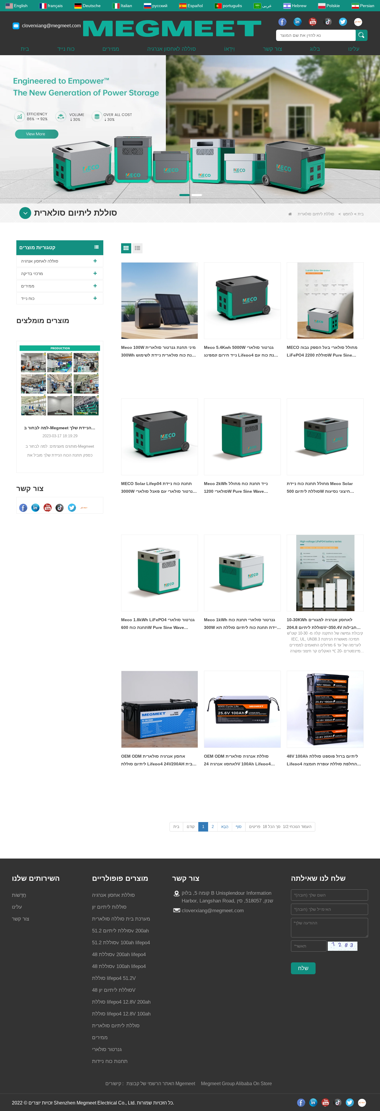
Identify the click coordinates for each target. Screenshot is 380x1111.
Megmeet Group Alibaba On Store (236, 1083)
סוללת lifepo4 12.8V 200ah (121, 1002)
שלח (303, 968)
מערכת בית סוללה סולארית (121, 919)
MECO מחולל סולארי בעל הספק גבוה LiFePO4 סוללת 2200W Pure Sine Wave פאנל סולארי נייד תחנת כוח (322, 352)
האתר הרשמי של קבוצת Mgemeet (160, 1083)
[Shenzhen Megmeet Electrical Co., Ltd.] (172, 28)
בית (25, 49)
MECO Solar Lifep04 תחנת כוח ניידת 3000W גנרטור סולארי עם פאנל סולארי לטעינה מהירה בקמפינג (158, 488)
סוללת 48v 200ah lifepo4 (119, 954)
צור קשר (272, 49)
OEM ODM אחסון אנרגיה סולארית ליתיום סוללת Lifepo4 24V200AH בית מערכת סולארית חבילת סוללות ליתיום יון (159, 761)
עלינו (353, 49)
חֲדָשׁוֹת (19, 895)
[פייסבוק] (283, 22)
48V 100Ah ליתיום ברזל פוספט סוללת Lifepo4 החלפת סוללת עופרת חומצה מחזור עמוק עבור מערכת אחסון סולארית (325, 761)
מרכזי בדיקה (32, 273)
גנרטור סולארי (107, 1049)
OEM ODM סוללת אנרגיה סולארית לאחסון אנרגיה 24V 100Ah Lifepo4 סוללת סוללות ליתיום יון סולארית (237, 761)
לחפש (348, 214)
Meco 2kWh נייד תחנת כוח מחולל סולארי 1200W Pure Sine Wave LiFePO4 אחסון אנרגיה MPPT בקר (236, 488)
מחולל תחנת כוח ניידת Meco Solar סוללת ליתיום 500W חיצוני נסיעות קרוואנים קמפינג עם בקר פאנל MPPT (322, 488)
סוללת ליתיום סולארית (116, 1026)
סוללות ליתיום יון (109, 907)
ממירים (110, 49)
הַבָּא (224, 826)
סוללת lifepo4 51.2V (114, 978)
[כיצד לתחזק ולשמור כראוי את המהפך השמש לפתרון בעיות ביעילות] (93, 384)
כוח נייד (66, 49)
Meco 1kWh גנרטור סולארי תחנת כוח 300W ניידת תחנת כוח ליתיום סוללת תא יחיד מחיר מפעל (241, 624)
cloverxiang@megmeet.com (51, 25)
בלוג (315, 49)
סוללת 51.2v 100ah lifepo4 (121, 942)
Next (101, 397)
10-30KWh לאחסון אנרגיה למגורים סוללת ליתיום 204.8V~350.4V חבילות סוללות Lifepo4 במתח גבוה (322, 624)
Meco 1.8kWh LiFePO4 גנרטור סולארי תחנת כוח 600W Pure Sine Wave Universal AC (158, 624)
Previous (19, 397)
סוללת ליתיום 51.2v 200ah (120, 931)
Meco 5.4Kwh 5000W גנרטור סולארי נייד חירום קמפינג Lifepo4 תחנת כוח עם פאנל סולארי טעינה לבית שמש (242, 352)
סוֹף (239, 826)
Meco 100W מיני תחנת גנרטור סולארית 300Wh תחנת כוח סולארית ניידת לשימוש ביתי (159, 352)
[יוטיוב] (313, 22)
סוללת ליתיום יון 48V (113, 990)
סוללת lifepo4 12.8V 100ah (121, 1014)
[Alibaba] (359, 22)
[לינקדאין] (298, 22)
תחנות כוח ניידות (110, 1061)
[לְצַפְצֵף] (343, 22)
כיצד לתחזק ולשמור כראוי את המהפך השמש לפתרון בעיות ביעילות (93, 436)
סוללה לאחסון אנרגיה (171, 49)
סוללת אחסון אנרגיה (113, 895)
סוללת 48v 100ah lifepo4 (119, 966)
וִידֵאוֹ (229, 49)
